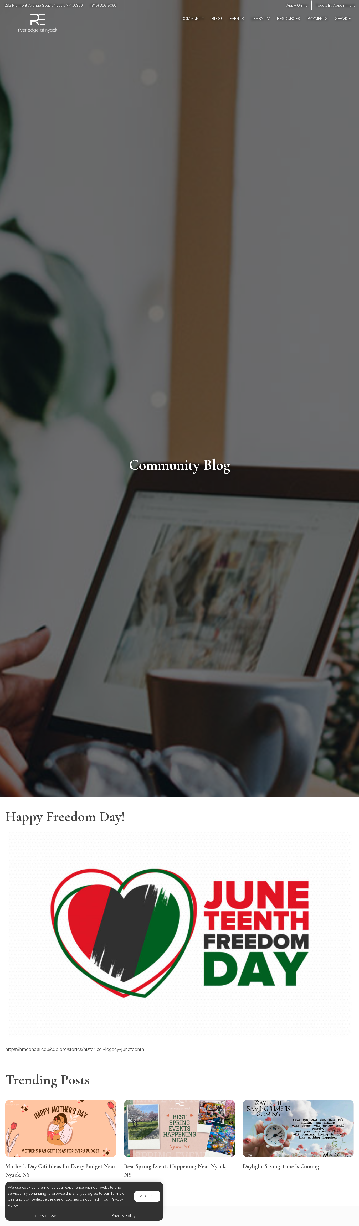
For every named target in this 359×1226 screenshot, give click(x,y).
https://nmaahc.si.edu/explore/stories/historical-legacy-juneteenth (74, 1049)
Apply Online (297, 5)
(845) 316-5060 (103, 5)
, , (44, 5)
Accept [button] (147, 1196)
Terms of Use (44, 1215)
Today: (335, 5)
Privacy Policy (123, 1215)
